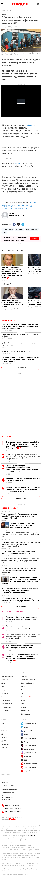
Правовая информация (9, 789)
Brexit (4, 232)
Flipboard (27, 756)
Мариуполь (5, 744)
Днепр (3, 741)
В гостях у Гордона (27, 683)
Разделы (24, 672)
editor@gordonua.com (13, 812)
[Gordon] (20, 4)
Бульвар (6, 284)
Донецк (4, 734)
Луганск (4, 747)
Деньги (39, 273)
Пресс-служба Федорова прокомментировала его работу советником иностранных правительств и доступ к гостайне (22, 468)
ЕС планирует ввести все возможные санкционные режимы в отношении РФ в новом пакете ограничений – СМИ (20, 600)
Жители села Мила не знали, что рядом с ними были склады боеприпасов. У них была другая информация (19, 570)
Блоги (23, 686)
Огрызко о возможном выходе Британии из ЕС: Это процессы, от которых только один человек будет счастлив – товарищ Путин (12, 272)
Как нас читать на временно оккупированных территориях (7, 796)
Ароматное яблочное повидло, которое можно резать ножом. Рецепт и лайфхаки (22, 618)
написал (19, 163)
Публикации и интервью (29, 679)
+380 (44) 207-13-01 (13, 805)
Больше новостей (21, 606)
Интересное (5, 710)
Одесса (4, 730)
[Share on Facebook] (14, 224)
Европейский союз (32, 229)
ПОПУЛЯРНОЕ (7, 437)
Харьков (4, 737)
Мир (10, 10)
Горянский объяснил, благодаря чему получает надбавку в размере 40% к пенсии (12, 303)
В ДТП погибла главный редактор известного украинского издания (19, 647)
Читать (34, 239)
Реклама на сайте (7, 786)
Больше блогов (21, 368)
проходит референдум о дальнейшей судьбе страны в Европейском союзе (19, 205)
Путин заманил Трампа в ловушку (17, 351)
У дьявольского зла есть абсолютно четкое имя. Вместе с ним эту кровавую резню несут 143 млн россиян (20, 326)
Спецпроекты (25, 714)
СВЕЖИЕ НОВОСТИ (10, 508)
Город (3, 719)
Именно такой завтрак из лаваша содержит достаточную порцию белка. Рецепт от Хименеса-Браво (22, 637)
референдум (19, 229)
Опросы (23, 707)
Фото (23, 700)
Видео (23, 703)
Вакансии (4, 779)
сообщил (28, 125)
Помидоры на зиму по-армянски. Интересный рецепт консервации (19, 627)
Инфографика (6, 707)
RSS (25, 760)
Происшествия (6, 703)
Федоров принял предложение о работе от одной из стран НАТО (23, 479)
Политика (14, 280)
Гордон (3, 10)
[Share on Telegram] (22, 224)
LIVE (22, 693)
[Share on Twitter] (18, 224)
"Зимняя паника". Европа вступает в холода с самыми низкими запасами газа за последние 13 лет (20, 535)
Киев (3, 723)
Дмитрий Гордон (30, 723)
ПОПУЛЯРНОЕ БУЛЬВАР (12, 612)
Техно (3, 697)
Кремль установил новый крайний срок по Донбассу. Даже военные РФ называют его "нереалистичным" (23, 489)
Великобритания (8, 229)
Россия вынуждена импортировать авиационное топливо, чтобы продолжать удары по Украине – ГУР (20, 561)
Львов (3, 727)
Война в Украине (7, 676)
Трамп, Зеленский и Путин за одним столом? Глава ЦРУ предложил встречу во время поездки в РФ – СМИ (19, 516)
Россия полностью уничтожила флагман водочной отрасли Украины (20, 344)
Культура (4, 693)
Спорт (3, 690)
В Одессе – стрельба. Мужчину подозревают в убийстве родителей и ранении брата (19, 552)
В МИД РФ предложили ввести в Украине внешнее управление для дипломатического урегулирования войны (23, 457)
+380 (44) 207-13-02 (13, 809)
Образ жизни (6, 700)
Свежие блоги (8, 321)
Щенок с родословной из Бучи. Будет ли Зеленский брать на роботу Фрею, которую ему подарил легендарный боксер (22, 657)
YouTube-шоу (25, 710)
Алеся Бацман (29, 749)
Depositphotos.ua (32, 836)
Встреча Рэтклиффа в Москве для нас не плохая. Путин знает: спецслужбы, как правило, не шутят (20, 359)
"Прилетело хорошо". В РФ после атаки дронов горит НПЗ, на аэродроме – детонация (23, 525)
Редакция (4, 782)
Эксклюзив (25, 697)
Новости (4, 672)
